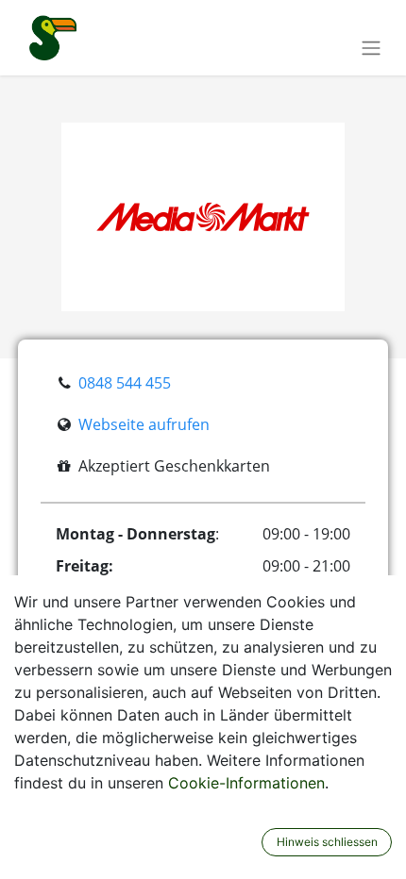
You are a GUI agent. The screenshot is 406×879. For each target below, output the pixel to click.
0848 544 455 (124, 383)
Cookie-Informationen (246, 782)
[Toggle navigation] (371, 47)
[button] (249, 842)
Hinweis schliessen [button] (327, 842)
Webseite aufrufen (144, 424)
